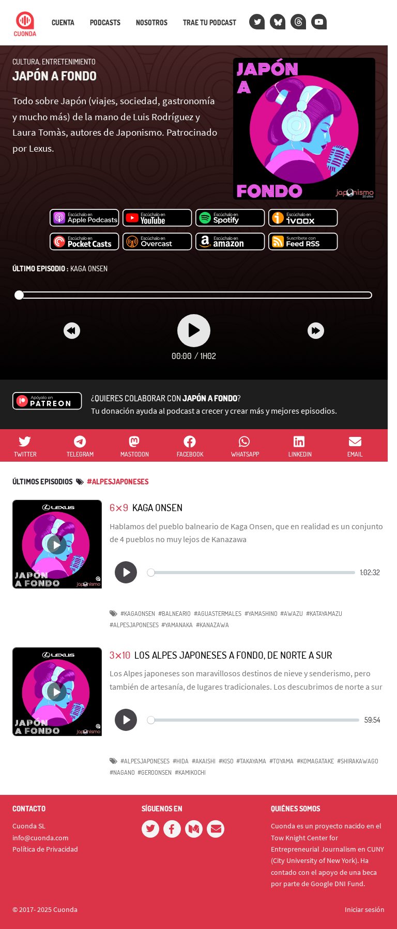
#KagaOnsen (137, 613)
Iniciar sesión (365, 909)
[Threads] (298, 21)
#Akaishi (204, 761)
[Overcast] (157, 242)
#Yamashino (261, 613)
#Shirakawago (357, 761)
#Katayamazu (324, 613)
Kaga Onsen (60, 268)
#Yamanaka (177, 625)
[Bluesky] (277, 21)
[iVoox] (303, 218)
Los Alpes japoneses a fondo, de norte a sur (233, 654)
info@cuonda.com (40, 837)
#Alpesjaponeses (117, 481)
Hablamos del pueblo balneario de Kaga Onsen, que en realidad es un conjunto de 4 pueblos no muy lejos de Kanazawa (246, 533)
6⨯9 (119, 507)
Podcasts (105, 23)
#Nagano (122, 772)
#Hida (181, 761)
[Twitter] (257, 21)
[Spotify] (230, 218)
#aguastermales (217, 613)
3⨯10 (120, 654)
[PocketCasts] (84, 242)
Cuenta (63, 23)
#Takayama (251, 761)
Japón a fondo (54, 76)
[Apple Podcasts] (84, 218)
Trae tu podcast (209, 23)
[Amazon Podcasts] (230, 242)
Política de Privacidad (45, 849)
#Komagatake (315, 761)
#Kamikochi (190, 772)
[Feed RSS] (303, 242)
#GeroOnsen (155, 772)
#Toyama (281, 761)
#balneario (174, 613)
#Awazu (291, 613)
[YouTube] (319, 21)
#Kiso (226, 761)
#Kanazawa (212, 625)
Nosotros (151, 23)
